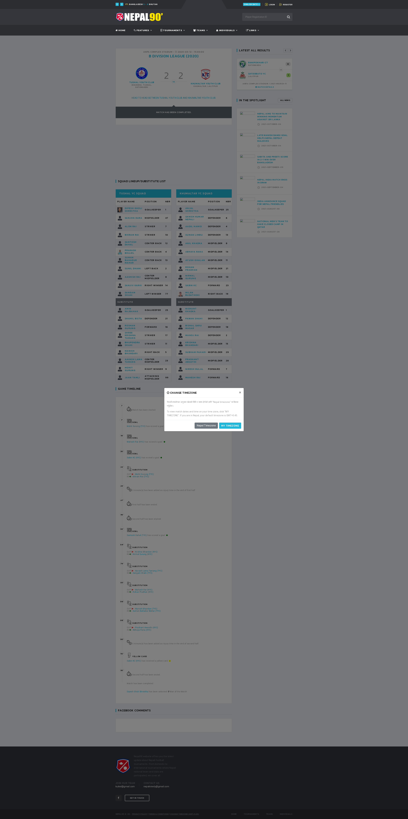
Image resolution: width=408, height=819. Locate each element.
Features (142, 30)
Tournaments (172, 30)
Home (121, 30)
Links (252, 30)
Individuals (226, 30)
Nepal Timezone (206, 425)
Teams (200, 30)
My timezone (230, 426)
